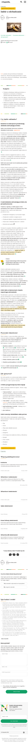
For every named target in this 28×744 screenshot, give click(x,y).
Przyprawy (3, 6)
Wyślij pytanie (16, 691)
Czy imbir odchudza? (6, 35)
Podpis (6, 672)
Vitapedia (4, 732)
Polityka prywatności (14, 736)
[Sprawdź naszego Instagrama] (24, 732)
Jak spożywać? (4, 37)
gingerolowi (17, 130)
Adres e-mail (4, 666)
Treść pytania (5, 653)
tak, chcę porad (14, 721)
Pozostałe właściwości (18, 35)
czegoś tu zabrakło (9, 587)
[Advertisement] (14, 58)
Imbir (2, 74)
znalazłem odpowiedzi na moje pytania (14, 583)
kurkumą (5, 402)
